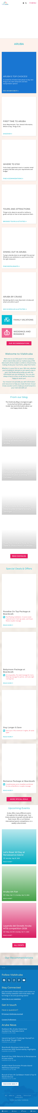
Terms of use (27, 1095)
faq (6, 1095)
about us (11, 1095)
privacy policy (19, 1097)
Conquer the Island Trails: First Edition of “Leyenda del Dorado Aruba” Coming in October (19, 474)
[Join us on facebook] (4, 980)
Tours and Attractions (16, 209)
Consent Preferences (9, 1020)
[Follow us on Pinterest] (19, 980)
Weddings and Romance (22, 332)
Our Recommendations (19, 343)
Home (3, 967)
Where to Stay (11, 164)
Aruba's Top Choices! (15, 76)
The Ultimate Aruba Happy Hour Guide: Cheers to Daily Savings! (17, 509)
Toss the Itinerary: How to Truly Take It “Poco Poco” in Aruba (19, 544)
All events (19, 945)
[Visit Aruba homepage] (5, 3)
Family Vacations (23, 320)
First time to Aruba (14, 121)
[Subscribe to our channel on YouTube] (24, 980)
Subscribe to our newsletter (11, 999)
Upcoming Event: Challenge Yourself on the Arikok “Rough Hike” (18, 1039)
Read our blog (19, 556)
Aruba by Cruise (12, 297)
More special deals (19, 799)
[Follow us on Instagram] (14, 980)
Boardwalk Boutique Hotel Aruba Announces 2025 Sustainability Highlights (19, 1048)
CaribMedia (25, 1100)
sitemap (19, 1095)
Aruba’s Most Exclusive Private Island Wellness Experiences (17, 1067)
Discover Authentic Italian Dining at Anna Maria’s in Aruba (17, 440)
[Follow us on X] (9, 980)
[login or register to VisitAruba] (23, 3)
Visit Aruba (17, 1100)
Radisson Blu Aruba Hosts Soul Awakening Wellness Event (14, 1030)
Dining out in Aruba (14, 252)
